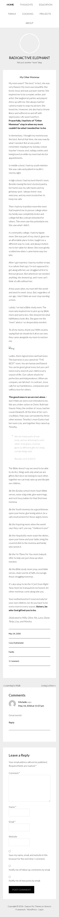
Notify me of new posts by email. (24, 880)
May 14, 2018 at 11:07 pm (31, 705)
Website (13, 836)
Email (12, 821)
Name (12, 807)
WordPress (32, 909)
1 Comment (14, 661)
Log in (41, 909)
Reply (11, 722)
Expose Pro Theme (33, 906)
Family (11, 652)
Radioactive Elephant (29, 58)
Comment (14, 773)
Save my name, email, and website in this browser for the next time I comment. (28, 857)
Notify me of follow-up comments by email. (29, 869)
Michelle (22, 702)
